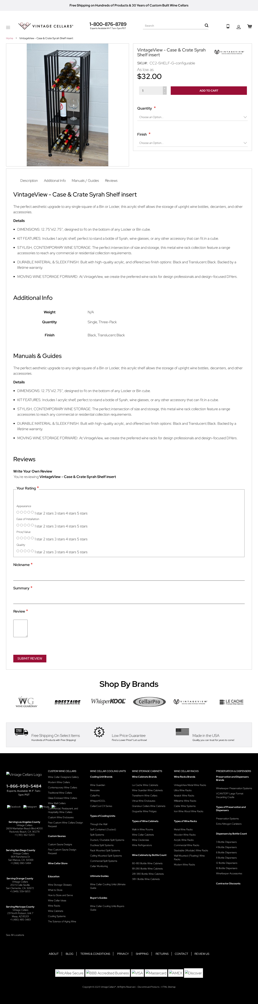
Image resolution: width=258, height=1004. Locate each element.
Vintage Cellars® (108, 986)
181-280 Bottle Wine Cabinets (147, 868)
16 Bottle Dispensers (226, 868)
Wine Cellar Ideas (57, 900)
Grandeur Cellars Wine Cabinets (148, 806)
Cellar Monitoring (99, 866)
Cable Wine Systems (185, 806)
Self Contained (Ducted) (103, 829)
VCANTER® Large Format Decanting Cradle (229, 795)
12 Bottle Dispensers (226, 863)
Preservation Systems (227, 818)
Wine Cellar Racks (186, 771)
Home (10, 38)
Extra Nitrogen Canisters (228, 823)
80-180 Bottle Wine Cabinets (147, 863)
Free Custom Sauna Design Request (62, 851)
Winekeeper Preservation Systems (234, 788)
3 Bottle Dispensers (226, 842)
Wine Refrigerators (142, 845)
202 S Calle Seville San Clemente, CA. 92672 (20, 886)
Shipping (142, 954)
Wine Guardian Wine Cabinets (147, 790)
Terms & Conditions (95, 954)
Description (29, 180)
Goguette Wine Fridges (144, 811)
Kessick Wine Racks (184, 795)
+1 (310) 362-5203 (24, 835)
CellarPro (95, 795)
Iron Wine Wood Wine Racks (188, 811)
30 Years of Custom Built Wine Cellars (160, 5)
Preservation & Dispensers (233, 771)
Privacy (123, 954)
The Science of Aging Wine (62, 921)
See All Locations (15, 935)
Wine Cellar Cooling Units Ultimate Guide (108, 886)
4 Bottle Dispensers (226, 847)
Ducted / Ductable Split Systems (107, 840)
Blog (69, 954)
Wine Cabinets (55, 911)
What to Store (55, 890)
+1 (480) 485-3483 (20, 919)
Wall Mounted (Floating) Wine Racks (189, 857)
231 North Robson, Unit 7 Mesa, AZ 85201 (20, 915)
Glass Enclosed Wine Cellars (62, 798)
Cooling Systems (57, 916)
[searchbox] (175, 25)
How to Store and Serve (60, 895)
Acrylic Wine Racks (184, 840)
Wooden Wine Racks (185, 834)
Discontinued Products (148, 986)
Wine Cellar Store (58, 863)
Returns (162, 954)
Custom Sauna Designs (60, 844)
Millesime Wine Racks (185, 800)
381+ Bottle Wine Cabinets (146, 879)
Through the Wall (98, 824)
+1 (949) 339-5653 (20, 891)
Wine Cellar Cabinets (143, 834)
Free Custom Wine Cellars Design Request (65, 824)
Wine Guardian (97, 785)
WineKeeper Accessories (229, 873)
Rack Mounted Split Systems (105, 850)
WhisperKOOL (97, 800)
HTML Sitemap (168, 986)
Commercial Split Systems (103, 861)
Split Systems (97, 834)
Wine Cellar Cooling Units (108, 771)
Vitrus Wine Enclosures (143, 800)
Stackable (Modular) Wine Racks (191, 850)
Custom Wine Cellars (62, 771)
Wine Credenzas (140, 840)
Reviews (111, 180)
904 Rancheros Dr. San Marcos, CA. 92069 (20, 858)
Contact (181, 954)
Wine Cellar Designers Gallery (63, 777)
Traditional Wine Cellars (60, 792)
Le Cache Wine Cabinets (145, 785)
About (54, 954)
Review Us (202, 954)
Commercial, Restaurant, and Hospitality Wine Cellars (63, 810)
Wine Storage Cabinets (147, 771)
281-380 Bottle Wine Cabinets (148, 873)
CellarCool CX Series (101, 806)
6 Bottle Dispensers (226, 852)
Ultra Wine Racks (182, 790)
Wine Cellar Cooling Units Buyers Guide (107, 908)
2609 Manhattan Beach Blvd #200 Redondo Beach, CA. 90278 (24, 830)
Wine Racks (54, 905)
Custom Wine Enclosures (61, 817)
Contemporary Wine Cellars (62, 787)
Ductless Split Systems (101, 845)
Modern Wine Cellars (59, 782)
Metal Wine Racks (183, 829)
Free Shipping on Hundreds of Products (99, 5)
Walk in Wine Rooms (142, 829)
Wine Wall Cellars (57, 803)
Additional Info (55, 180)
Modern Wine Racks (184, 864)
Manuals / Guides (85, 180)
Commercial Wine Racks (186, 845)
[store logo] (45, 26)
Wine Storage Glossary (60, 884)
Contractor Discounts (228, 883)
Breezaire (95, 790)
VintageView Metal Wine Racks (190, 785)
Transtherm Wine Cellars (144, 795)
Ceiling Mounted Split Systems (106, 855)
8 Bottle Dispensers (226, 857)
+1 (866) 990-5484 (20, 863)
